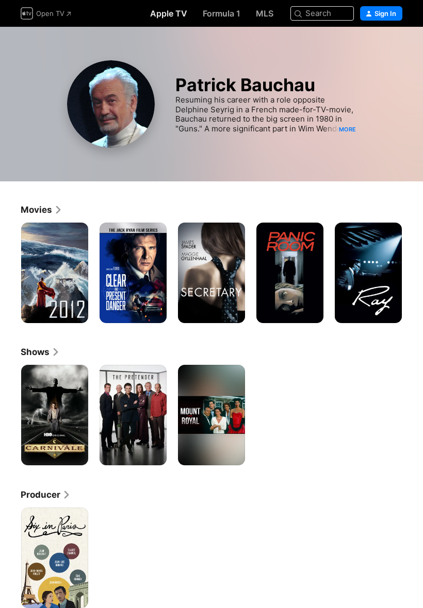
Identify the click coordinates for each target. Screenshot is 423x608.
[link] (41, 209)
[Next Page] (412, 273)
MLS (264, 13)
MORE (347, 129)
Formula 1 (221, 13)
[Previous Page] (10, 273)
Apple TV (168, 13)
